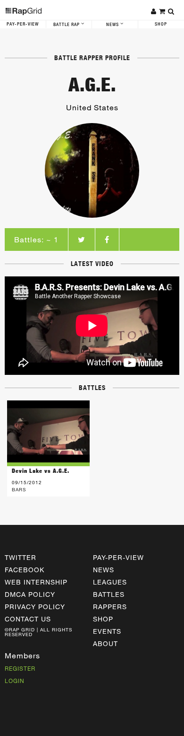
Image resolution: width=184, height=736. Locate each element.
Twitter (20, 557)
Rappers (110, 607)
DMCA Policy (30, 594)
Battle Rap (67, 24)
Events (107, 631)
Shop (103, 619)
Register (20, 668)
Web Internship (36, 582)
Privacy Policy (35, 607)
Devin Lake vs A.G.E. (40, 470)
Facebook (24, 570)
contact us (28, 619)
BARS (19, 489)
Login (15, 680)
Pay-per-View (118, 557)
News (113, 24)
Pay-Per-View (23, 24)
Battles (109, 594)
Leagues (110, 582)
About (105, 643)
